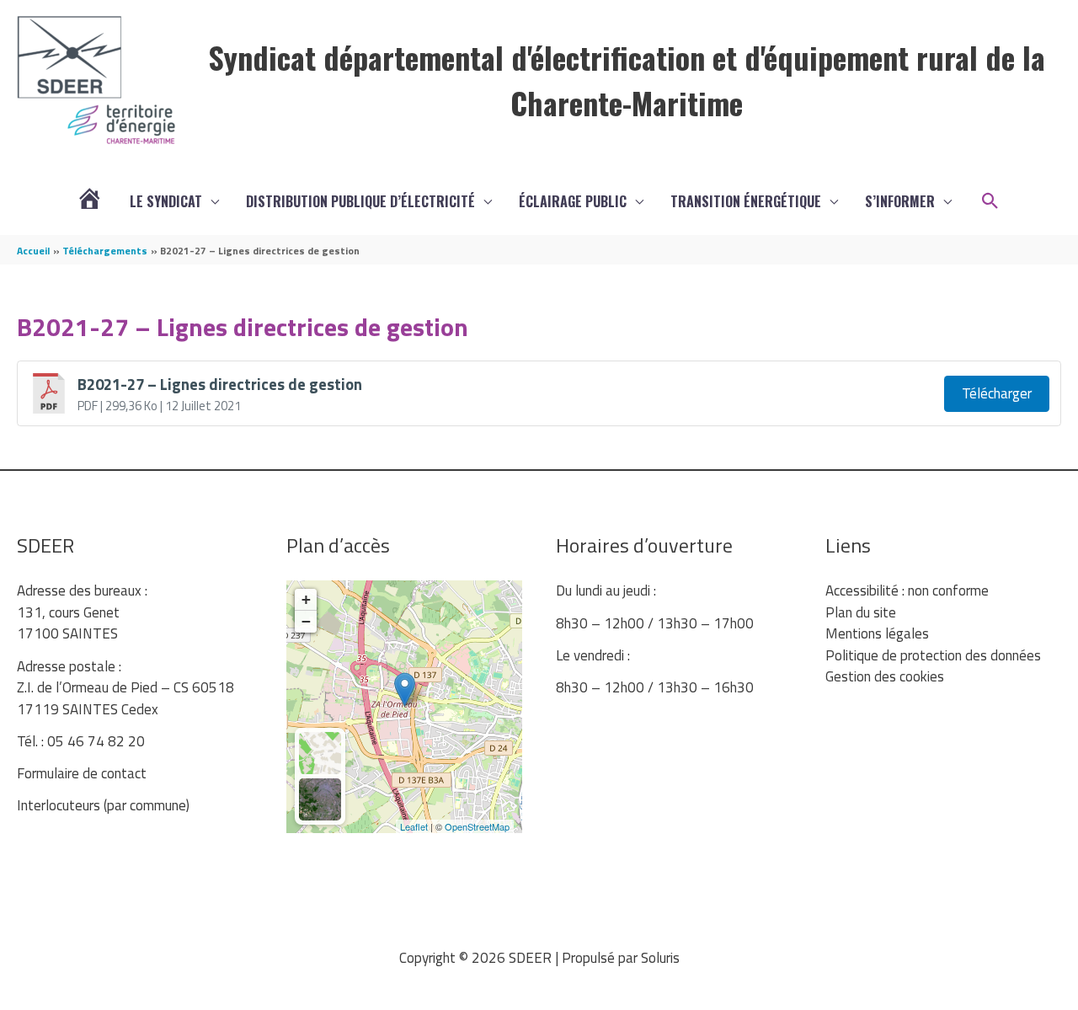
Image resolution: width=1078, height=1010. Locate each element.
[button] (990, 201)
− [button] (306, 621)
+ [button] (306, 599)
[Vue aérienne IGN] (320, 799)
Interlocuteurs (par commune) (103, 805)
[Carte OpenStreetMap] (320, 753)
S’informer (900, 201)
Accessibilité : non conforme (907, 590)
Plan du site (860, 612)
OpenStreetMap (477, 826)
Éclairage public (573, 201)
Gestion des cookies (884, 676)
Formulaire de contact (82, 773)
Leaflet (414, 826)
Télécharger (997, 393)
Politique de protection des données (933, 655)
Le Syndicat (166, 201)
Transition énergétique (745, 201)
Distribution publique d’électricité (360, 201)
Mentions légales (877, 633)
